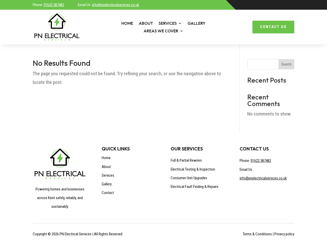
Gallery (196, 23)
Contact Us (273, 26)
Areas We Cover (161, 31)
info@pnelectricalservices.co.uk (115, 5)
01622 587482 (54, 5)
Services (168, 23)
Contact (108, 192)
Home (127, 23)
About (146, 23)
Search (286, 64)
